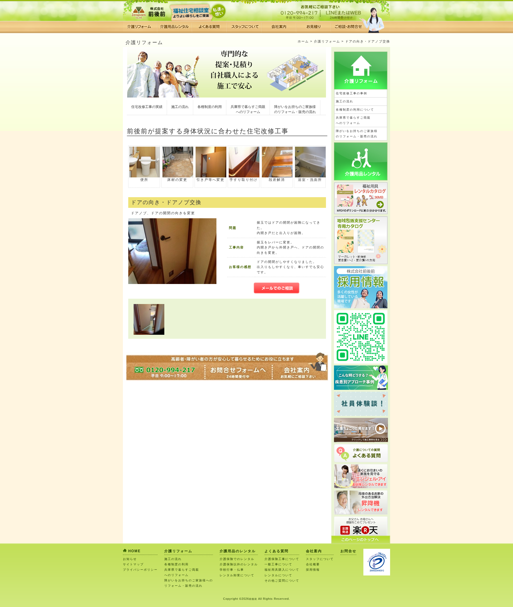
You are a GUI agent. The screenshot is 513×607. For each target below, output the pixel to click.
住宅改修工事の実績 (146, 107)
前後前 (253, 598)
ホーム (303, 41)
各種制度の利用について (355, 109)
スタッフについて (320, 559)
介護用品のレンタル (238, 551)
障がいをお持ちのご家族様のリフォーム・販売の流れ (295, 109)
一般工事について (278, 564)
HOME (134, 551)
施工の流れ (180, 107)
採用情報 (313, 569)
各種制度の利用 (209, 107)
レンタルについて (278, 575)
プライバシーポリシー (140, 569)
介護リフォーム (327, 41)
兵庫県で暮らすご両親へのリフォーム (248, 109)
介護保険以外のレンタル (239, 564)
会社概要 (313, 564)
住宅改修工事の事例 (351, 93)
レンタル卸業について (237, 575)
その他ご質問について (282, 580)
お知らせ (130, 559)
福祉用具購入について (282, 569)
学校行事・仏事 (232, 569)
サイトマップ (133, 564)
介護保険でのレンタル (237, 559)
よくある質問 (277, 551)
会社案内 (314, 551)
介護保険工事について (282, 559)
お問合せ (348, 551)
